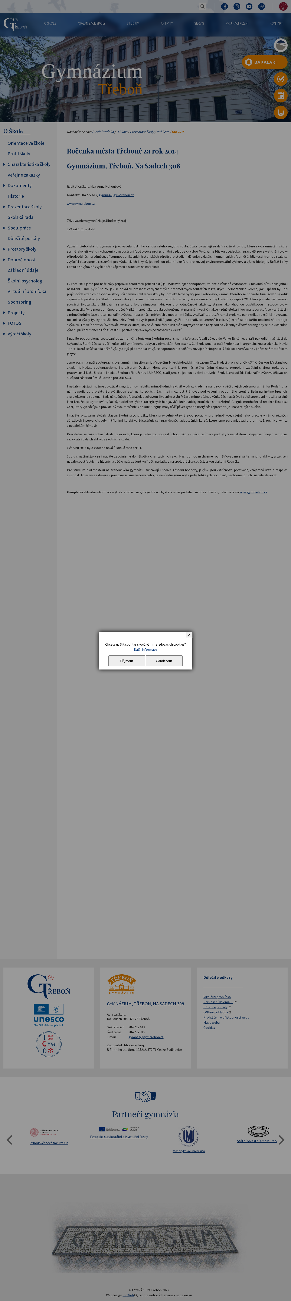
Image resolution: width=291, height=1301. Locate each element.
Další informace (145, 649)
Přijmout (126, 661)
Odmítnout (164, 661)
